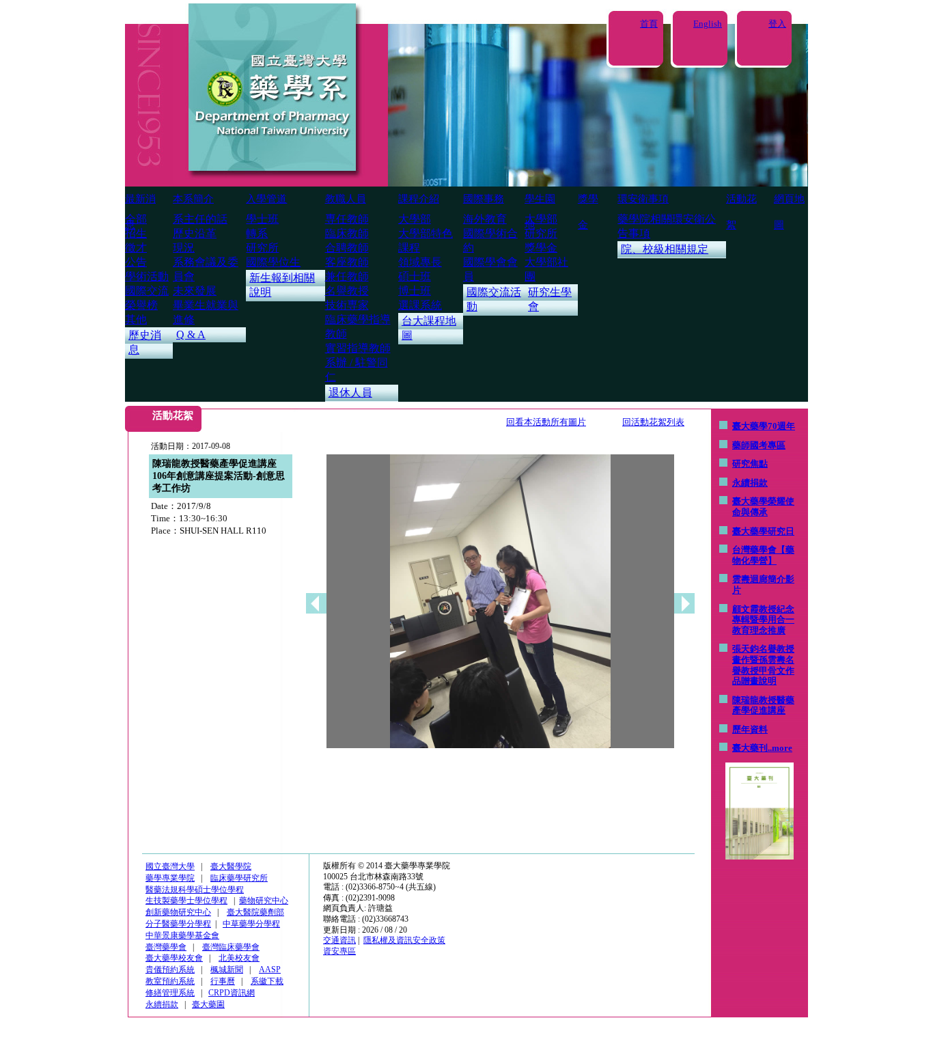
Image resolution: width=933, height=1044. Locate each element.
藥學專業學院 (170, 878)
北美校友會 (239, 958)
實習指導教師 (358, 348)
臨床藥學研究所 (239, 878)
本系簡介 (193, 198)
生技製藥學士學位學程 (186, 900)
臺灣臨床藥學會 (231, 947)
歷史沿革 (195, 233)
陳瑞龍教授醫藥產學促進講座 (763, 705)
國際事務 (483, 198)
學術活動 (147, 276)
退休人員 (350, 392)
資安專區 (339, 951)
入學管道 (266, 198)
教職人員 (345, 198)
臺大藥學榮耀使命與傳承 (763, 506)
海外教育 (485, 219)
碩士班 (414, 276)
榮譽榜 (141, 305)
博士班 (414, 291)
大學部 (414, 219)
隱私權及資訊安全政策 (404, 940)
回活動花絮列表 (653, 422)
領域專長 (420, 262)
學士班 (262, 219)
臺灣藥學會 (165, 947)
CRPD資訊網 (231, 993)
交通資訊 (339, 940)
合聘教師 (347, 247)
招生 (136, 233)
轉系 (257, 233)
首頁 (649, 23)
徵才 (136, 247)
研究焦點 (750, 463)
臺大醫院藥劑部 (255, 912)
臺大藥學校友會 (174, 958)
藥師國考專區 (758, 445)
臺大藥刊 (750, 748)
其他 (136, 319)
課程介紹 (418, 198)
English (707, 23)
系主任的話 (200, 219)
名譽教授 (347, 291)
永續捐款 (750, 483)
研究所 (262, 247)
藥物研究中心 (263, 900)
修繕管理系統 (170, 993)
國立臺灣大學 (170, 866)
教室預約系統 (170, 981)
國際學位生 (273, 262)
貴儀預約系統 (170, 969)
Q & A (191, 334)
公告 (136, 262)
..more (780, 748)
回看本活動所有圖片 (546, 422)
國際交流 (147, 291)
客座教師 (347, 262)
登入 (777, 23)
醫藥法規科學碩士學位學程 (194, 889)
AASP (270, 969)
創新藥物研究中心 (178, 912)
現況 (184, 247)
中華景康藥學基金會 (182, 935)
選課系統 (420, 305)
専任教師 (347, 219)
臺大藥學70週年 (763, 426)
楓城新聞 (226, 969)
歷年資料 (750, 729)
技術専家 (347, 305)
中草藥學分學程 (251, 924)
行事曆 (222, 981)
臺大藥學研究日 (763, 531)
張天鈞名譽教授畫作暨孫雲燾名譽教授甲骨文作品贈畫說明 (763, 665)
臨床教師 (347, 233)
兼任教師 (347, 276)
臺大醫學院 (230, 866)
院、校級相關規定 (664, 249)
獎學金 (541, 247)
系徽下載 (267, 981)
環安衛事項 (643, 198)
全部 (136, 219)
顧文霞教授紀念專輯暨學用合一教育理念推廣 (763, 619)
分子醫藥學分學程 (178, 924)
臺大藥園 (208, 1004)
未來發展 (195, 291)
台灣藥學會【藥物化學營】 (763, 555)
